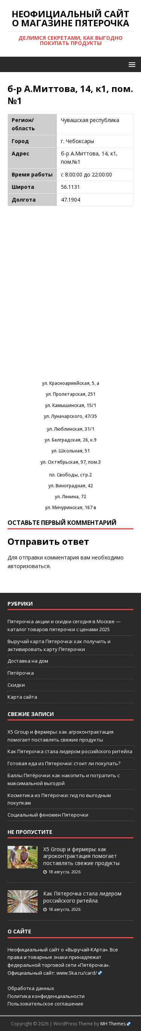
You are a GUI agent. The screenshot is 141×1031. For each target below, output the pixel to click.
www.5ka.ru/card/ (76, 972)
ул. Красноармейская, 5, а (70, 383)
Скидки (16, 684)
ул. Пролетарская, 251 (71, 394)
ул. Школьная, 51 (71, 451)
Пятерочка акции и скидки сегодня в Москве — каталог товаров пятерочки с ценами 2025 (64, 625)
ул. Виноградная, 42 (71, 485)
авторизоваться (29, 566)
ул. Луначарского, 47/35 (70, 416)
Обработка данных (31, 988)
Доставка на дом (28, 660)
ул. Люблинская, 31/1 (70, 429)
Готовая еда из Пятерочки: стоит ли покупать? (64, 763)
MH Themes (113, 1023)
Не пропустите (30, 831)
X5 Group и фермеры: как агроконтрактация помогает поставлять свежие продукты (81, 856)
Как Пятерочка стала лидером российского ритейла (70, 751)
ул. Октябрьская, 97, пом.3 (71, 462)
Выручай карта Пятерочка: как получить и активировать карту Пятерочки (59, 645)
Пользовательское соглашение (45, 1003)
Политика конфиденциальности (46, 996)
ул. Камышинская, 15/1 (70, 405)
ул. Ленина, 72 (70, 496)
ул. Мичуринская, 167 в (70, 507)
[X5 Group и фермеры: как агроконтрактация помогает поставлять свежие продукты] (23, 864)
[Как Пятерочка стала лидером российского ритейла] (23, 909)
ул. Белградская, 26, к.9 (71, 440)
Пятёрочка (21, 672)
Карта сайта (22, 696)
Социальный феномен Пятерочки (48, 814)
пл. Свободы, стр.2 (70, 475)
